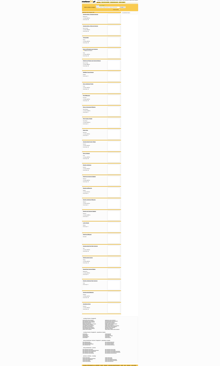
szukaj (122, 7)
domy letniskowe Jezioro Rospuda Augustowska (91, 350)
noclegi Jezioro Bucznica (109, 361)
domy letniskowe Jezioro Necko (110, 350)
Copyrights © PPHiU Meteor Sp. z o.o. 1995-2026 (91, 365)
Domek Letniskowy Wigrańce (89, 199)
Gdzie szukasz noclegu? (89, 7)
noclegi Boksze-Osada (109, 335)
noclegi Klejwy (107, 336)
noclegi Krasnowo (108, 337)
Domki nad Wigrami (87, 234)
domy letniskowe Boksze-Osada (88, 343)
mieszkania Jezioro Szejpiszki (88, 324)
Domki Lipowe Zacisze (88, 257)
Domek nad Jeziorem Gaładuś (89, 211)
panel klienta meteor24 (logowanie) (114, 365)
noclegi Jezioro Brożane (87, 361)
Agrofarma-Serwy (87, 304)
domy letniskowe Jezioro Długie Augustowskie (112, 352)
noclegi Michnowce (86, 336)
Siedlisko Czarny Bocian (88, 72)
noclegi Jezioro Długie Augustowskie (111, 360)
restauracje (128, 365)
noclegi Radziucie (108, 334)
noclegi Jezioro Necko (108, 358)
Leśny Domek (86, 222)
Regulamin (105, 365)
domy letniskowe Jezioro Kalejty (88, 352)
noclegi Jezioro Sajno (108, 357)
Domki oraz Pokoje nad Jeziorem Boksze (92, 60)
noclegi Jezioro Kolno (86, 357)
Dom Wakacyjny (86, 95)
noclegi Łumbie (85, 335)
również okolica (116, 9)
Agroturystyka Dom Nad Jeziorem (90, 246)
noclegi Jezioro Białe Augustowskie (111, 359)
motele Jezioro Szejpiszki (109, 324)
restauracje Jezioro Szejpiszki (110, 327)
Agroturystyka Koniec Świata (89, 141)
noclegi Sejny (85, 333)
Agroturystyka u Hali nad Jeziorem (90, 26)
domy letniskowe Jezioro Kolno (88, 349)
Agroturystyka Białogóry (88, 292)
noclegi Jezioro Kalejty (86, 360)
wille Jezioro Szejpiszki (109, 328)
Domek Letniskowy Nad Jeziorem (90, 280)
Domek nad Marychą (87, 188)
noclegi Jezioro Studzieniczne (88, 359)
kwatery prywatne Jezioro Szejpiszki (111, 323)
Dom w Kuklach (86, 153)
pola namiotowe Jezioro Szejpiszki (88, 327)
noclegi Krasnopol (108, 333)
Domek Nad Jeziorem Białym (89, 269)
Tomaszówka (86, 37)
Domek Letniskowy (87, 165)
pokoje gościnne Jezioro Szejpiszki (111, 326)
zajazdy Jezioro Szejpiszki (87, 329)
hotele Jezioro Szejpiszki (87, 322)
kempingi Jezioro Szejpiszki (109, 322)
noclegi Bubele (85, 337)
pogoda (122, 365)
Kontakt (101, 365)
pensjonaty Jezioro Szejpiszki (88, 326)
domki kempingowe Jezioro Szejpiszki (111, 321)
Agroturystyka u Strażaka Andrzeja (90, 14)
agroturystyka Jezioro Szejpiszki (88, 320)
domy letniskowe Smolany (109, 343)
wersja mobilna (133, 365)
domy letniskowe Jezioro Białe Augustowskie (112, 351)
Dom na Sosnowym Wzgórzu (89, 107)
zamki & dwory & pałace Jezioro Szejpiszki (112, 329)
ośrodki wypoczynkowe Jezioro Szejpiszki (112, 325)
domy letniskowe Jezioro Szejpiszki (89, 321)
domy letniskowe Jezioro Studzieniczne (89, 351)
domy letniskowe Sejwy (86, 344)
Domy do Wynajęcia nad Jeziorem (90, 49)
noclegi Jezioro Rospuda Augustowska (89, 358)
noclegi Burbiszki (85, 334)
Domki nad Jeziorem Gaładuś (89, 176)
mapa (125, 365)
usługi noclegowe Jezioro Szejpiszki (89, 328)
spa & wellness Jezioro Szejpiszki (88, 325)
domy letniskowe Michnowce (110, 344)
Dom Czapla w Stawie (87, 118)
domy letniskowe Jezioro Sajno (110, 349)
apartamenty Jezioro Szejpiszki (110, 320)
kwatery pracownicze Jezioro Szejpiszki (89, 323)
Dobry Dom (85, 130)
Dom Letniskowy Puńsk (88, 83)
